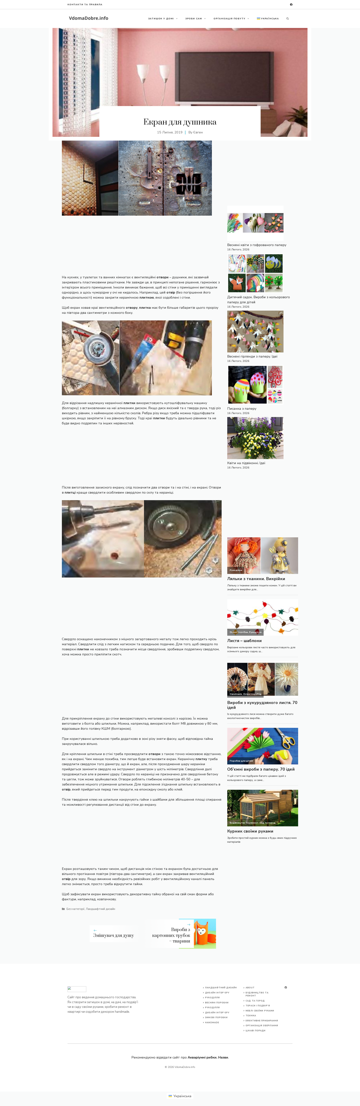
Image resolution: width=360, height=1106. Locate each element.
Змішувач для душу (113, 935)
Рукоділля (212, 997)
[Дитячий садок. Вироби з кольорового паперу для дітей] (255, 274)
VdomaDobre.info (185, 1067)
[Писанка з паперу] (255, 385)
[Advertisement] (142, 243)
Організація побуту (229, 18)
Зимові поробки (216, 1017)
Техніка (251, 1015)
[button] (287, 18)
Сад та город (255, 1000)
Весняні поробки (217, 1002)
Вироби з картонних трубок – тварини (171, 935)
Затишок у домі (161, 18)
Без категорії (75, 909)
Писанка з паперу (241, 408)
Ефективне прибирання (262, 1020)
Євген (198, 132)
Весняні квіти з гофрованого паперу (256, 245)
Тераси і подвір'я (258, 1005)
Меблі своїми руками (260, 1010)
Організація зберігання (262, 1025)
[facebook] (291, 4)
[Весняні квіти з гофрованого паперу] (255, 224)
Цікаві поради (256, 1030)
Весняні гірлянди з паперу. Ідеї (252, 356)
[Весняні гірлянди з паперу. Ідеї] (255, 332)
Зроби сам (193, 18)
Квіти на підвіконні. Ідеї (246, 463)
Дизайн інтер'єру (217, 992)
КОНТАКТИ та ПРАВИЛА (85, 4)
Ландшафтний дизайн (100, 909)
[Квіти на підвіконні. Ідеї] (255, 439)
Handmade (212, 1022)
